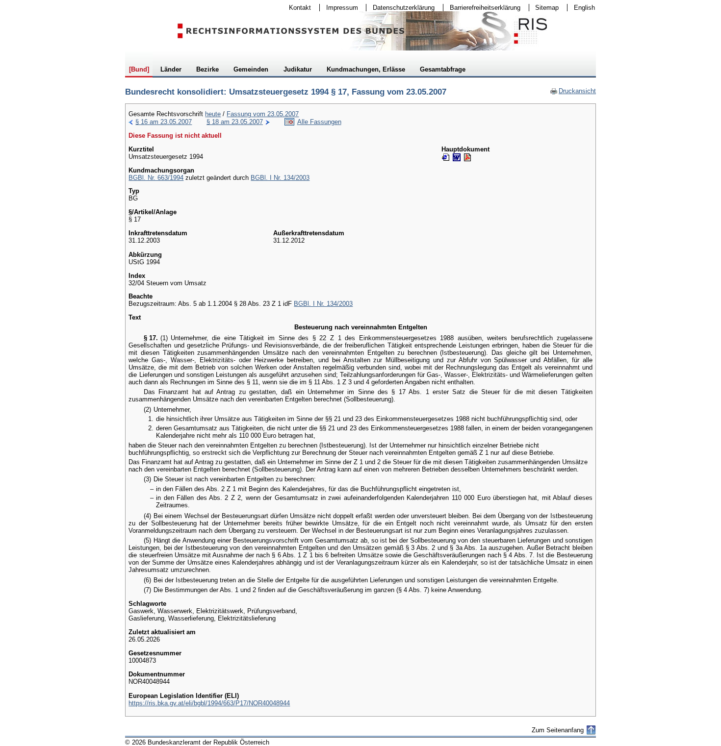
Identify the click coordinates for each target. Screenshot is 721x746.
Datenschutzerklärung (400, 7)
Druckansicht (573, 91)
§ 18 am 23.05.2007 (234, 121)
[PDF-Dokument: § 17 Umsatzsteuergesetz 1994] (467, 157)
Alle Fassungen (319, 121)
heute (213, 114)
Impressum (339, 7)
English (584, 7)
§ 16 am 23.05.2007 (163, 121)
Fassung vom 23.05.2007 (263, 114)
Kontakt (297, 7)
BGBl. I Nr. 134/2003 (280, 177)
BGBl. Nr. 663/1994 (156, 177)
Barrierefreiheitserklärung (481, 7)
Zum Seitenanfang (558, 730)
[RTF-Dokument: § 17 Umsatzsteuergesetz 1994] (456, 157)
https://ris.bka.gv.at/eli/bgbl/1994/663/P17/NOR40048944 (209, 703)
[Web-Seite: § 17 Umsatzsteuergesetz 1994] (445, 157)
